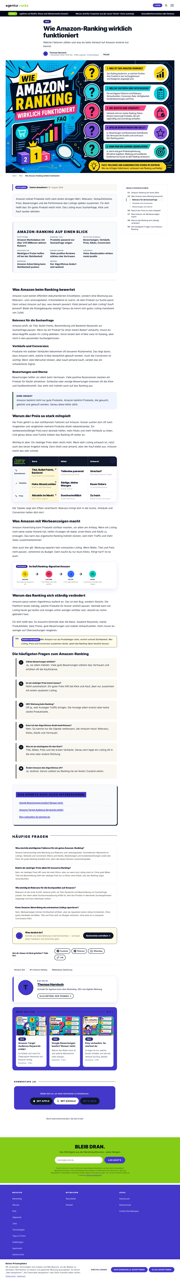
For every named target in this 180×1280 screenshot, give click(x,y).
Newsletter (71, 1198)
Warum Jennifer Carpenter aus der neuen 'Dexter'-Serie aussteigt (90, 14)
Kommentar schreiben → (98, 936)
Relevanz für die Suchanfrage (144, 200)
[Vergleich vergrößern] (112, 460)
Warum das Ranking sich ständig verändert (145, 221)
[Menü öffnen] (172, 5)
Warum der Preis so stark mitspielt (146, 210)
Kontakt (69, 1205)
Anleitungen (17, 1242)
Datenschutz (18, 1254)
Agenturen (17, 1248)
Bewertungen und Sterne (142, 207)
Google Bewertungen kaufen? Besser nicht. (41, 802)
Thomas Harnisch (50, 984)
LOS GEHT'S (114, 1160)
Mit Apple (43, 1101)
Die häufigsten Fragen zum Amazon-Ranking (147, 228)
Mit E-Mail (90, 1101)
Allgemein (16, 1217)
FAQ (20, 176)
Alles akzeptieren (161, 1270)
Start (14, 176)
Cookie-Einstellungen (129, 1211)
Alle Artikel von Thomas (55, 996)
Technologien (18, 1229)
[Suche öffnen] (166, 5)
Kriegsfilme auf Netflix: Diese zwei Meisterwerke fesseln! (28, 14)
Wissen (15, 1205)
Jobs (14, 1223)
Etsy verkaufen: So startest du (34, 817)
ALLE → (109, 1012)
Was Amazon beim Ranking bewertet (147, 196)
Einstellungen (99, 1270)
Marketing (17, 1198)
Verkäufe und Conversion (142, 203)
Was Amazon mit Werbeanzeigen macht (145, 215)
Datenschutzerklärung (94, 1175)
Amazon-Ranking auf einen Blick (145, 192)
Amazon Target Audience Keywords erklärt (41, 809)
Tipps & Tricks (19, 1236)
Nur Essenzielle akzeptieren (129, 1270)
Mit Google (68, 1101)
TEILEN (106, 54)
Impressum (124, 1198)
